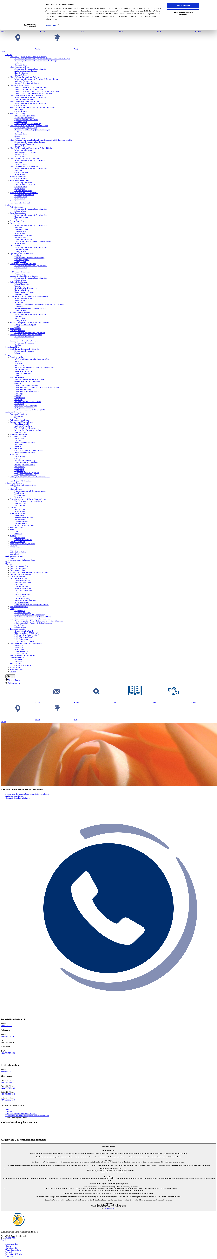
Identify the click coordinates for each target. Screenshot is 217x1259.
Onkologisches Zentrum (18, 282)
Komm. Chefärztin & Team (24, 99)
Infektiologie (19, 132)
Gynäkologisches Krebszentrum (21, 254)
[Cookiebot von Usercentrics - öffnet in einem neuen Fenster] (30, 25)
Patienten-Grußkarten (17, 542)
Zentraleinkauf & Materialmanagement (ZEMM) (31, 605)
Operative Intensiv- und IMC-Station (27, 402)
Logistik (17, 592)
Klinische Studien (20, 268)
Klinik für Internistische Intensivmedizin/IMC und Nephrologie (36, 91)
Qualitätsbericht (11, 1248)
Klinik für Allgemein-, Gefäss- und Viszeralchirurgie (28, 57)
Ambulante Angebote (13, 412)
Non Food (18, 534)
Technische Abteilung (22, 599)
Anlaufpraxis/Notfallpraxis (19, 420)
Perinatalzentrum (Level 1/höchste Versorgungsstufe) (29, 296)
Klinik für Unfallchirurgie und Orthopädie (25, 158)
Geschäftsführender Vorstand (20, 574)
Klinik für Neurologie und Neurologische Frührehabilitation (31, 148)
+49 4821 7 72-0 (10, 1238)
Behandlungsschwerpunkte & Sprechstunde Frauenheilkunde (36, 79)
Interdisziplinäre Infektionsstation (26, 385)
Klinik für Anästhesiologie (19, 67)
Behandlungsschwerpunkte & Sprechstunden (30, 168)
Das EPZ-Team (20, 237)
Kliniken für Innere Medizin (20, 85)
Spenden (13, 550)
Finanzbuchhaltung (21, 586)
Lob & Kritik (14, 554)
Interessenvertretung (17, 657)
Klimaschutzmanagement (19, 607)
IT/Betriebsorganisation (22, 588)
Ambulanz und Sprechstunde (24, 185)
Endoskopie (18, 363)
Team (16, 219)
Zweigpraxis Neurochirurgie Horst (26, 473)
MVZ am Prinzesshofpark (19, 436)
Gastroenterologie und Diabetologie (27, 381)
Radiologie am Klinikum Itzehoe (21, 481)
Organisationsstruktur (17, 570)
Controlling (18, 584)
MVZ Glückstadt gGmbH (23, 637)
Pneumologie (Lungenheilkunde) (26, 128)
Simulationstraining (21, 651)
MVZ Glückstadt (16, 448)
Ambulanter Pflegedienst (23, 426)
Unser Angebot (19, 538)
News (12, 558)
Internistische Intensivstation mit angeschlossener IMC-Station (36, 387)
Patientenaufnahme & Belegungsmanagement (30, 491)
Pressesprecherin (20, 596)
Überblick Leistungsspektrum (24, 116)
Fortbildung (18, 647)
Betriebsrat (18, 659)
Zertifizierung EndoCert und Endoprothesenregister (32, 241)
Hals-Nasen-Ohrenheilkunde (20, 203)
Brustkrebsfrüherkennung (23, 517)
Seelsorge (13, 546)
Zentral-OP (18, 375)
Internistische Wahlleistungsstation (26, 392)
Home (7, 1110)
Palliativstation (19, 398)
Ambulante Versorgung (22, 582)
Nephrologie (18, 109)
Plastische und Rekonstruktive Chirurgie (24, 349)
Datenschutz (9, 1252)
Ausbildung (18, 645)
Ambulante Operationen (23, 81)
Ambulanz (18, 63)
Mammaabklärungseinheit (19, 434)
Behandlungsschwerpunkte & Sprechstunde (30, 69)
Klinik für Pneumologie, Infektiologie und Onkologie (33, 93)
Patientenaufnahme (21, 369)
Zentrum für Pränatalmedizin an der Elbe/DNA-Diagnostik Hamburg (39, 304)
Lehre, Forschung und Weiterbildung (27, 124)
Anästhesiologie (20, 438)
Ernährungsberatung (21, 521)
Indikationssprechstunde (23, 239)
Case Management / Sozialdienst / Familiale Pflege (28, 499)
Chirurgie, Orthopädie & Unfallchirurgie (28, 450)
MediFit (13, 536)
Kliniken (8, 55)
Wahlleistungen (19, 493)
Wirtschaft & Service (21, 603)
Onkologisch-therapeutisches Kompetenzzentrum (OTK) (34, 367)
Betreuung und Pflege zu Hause (21, 422)
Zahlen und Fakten (16, 670)
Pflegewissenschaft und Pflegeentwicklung (29, 615)
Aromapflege (19, 515)
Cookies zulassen (183, 6)
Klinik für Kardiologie (18, 114)
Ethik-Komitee (15, 548)
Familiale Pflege (20, 432)
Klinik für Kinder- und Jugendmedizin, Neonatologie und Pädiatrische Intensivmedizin (41, 140)
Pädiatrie (17, 396)
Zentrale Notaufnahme (18, 176)
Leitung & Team (20, 211)
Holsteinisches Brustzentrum (20, 272)
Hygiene (13, 507)
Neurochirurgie (19, 467)
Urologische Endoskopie (23, 371)
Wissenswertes (19, 138)
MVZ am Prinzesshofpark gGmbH (26, 635)
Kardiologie (18, 394)
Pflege (7, 355)
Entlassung (18, 497)
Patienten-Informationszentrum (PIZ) (23, 485)
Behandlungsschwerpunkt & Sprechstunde (29, 142)
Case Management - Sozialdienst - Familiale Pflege (32, 617)
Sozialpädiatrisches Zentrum (20, 312)
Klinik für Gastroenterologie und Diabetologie (30, 87)
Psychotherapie (19, 471)
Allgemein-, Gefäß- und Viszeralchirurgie (29, 379)
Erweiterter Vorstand (17, 576)
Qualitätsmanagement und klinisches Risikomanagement (30, 619)
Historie (13, 672)
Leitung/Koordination (22, 284)
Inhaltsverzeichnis (11, 1244)
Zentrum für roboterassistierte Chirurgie (24, 341)
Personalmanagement (22, 594)
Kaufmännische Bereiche (19, 578)
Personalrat (18, 661)
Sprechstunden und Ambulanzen (26, 120)
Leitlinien (17, 256)
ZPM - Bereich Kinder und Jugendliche (24, 193)
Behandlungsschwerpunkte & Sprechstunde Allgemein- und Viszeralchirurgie (42, 59)
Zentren (8, 205)
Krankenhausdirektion (22, 580)
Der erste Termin (20, 318)
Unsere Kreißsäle (20, 300)
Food (16, 532)
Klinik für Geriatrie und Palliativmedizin (28, 89)
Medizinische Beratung (18, 513)
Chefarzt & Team (20, 65)
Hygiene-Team (19, 509)
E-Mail (3, 1240)
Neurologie (18, 400)
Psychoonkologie (20, 523)
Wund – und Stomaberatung (24, 525)
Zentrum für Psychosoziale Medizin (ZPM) (29, 410)
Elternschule (18, 306)
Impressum (9, 1256)
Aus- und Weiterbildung (23, 191)
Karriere (8, 562)
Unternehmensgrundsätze (19, 566)
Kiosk (12, 530)
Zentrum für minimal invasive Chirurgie (24, 276)
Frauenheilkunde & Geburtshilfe (26, 463)
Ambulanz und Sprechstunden (25, 152)
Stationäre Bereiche (17, 377)
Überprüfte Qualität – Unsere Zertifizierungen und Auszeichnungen (38, 621)
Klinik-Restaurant (16, 527)
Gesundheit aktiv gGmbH (23, 631)
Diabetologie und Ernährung (24, 461)
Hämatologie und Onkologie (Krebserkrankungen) (32, 130)
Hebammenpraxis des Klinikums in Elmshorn (30, 308)
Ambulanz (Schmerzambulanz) (25, 71)
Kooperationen (15, 663)
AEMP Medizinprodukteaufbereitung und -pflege (32, 359)
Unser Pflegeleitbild (21, 424)
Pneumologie (19, 404)
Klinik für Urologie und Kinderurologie (24, 166)
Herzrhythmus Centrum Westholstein (23, 264)
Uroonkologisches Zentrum (24, 292)
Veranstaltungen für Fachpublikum (22, 560)
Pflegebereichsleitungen (22, 613)
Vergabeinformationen (13, 1250)
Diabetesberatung (20, 519)
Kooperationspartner (21, 217)
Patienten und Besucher (13, 483)
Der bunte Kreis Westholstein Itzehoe (27, 430)
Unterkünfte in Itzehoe (18, 552)
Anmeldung (18, 316)
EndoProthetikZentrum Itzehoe (21, 235)
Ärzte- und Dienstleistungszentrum (22, 544)
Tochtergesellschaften (17, 629)
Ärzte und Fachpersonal (13, 556)
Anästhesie (18, 361)
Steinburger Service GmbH (24, 641)
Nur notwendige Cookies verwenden (183, 13)
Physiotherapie (19, 495)
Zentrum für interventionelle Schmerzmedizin (26, 335)
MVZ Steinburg (15, 454)
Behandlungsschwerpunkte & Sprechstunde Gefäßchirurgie (35, 61)
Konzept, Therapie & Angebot (25, 325)
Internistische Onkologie (23, 390)
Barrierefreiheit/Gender (13, 1254)
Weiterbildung (19, 649)
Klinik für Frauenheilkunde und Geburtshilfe (26, 77)
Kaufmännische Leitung (23, 590)
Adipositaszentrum (16, 207)
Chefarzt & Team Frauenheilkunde (26, 83)
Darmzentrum (15, 223)
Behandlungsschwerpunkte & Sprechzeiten (29, 333)
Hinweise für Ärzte (21, 73)
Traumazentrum (15, 329)
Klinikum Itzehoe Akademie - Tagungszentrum (26, 643)
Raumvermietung (20, 653)
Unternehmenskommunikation (25, 601)
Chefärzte (17, 345)
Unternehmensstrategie (18, 568)
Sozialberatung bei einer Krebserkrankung (29, 258)
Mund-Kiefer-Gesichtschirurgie (21, 201)
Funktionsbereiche (16, 357)
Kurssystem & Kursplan (23, 540)
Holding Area (19, 365)
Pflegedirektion (19, 611)
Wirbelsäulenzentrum (17, 331)
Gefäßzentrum (15, 245)
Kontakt (17, 136)
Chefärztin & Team (21, 172)
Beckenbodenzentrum (18, 213)
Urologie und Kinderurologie (24, 408)
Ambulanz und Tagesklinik (24, 144)
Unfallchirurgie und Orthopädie (25, 406)
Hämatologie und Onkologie (24, 465)
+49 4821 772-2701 (110, 1208)
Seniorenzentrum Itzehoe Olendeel (22, 655)
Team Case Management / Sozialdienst (28, 501)
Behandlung (18, 416)
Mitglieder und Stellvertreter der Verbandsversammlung (29, 572)
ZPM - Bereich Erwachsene (20, 180)
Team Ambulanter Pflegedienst (25, 428)
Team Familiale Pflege (22, 505)
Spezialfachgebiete (12, 347)
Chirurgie (17, 440)
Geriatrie (17, 383)
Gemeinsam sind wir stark (23, 665)
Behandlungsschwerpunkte (24, 118)
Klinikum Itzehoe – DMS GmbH (26, 633)
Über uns (8, 564)
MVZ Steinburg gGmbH (23, 639)
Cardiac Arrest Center (17, 221)
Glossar (8, 1246)
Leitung (17, 327)
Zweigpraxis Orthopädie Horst (25, 475)
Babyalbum (18, 302)
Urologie (17, 446)
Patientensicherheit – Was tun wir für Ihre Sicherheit (33, 623)
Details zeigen (50, 25)
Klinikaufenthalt (15, 489)
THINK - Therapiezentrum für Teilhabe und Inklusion (29, 323)
